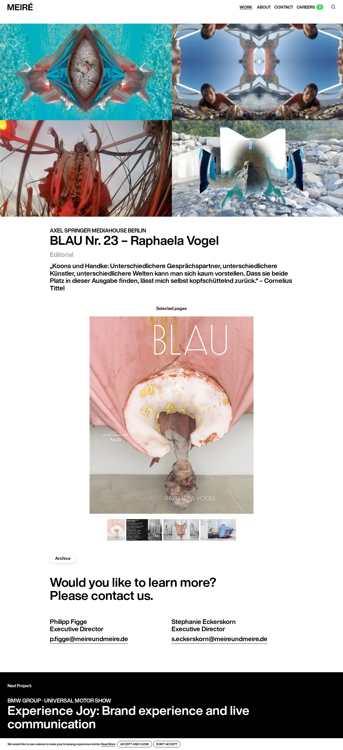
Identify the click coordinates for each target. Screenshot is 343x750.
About (264, 7)
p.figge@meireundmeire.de (89, 639)
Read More (108, 744)
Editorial (61, 254)
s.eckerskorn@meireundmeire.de (219, 639)
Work (246, 7)
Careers (306, 7)
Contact (283, 7)
